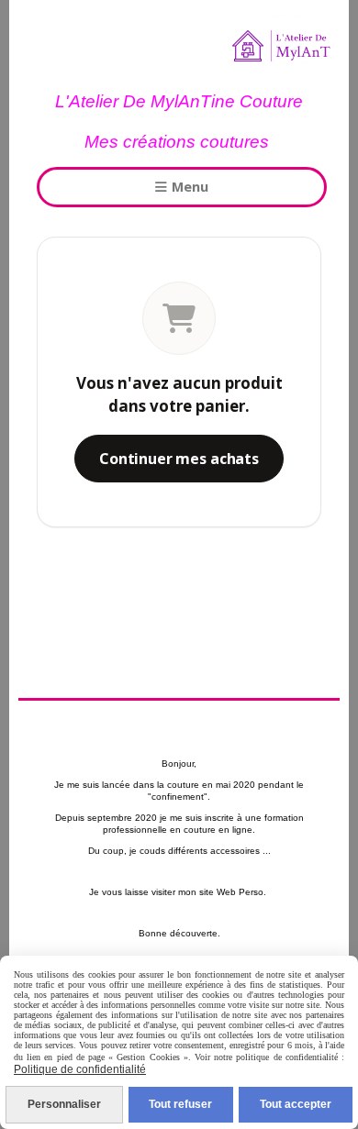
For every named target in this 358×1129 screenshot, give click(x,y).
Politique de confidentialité (80, 1069)
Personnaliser (64, 1104)
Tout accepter (295, 1104)
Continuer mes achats (179, 458)
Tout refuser (180, 1104)
